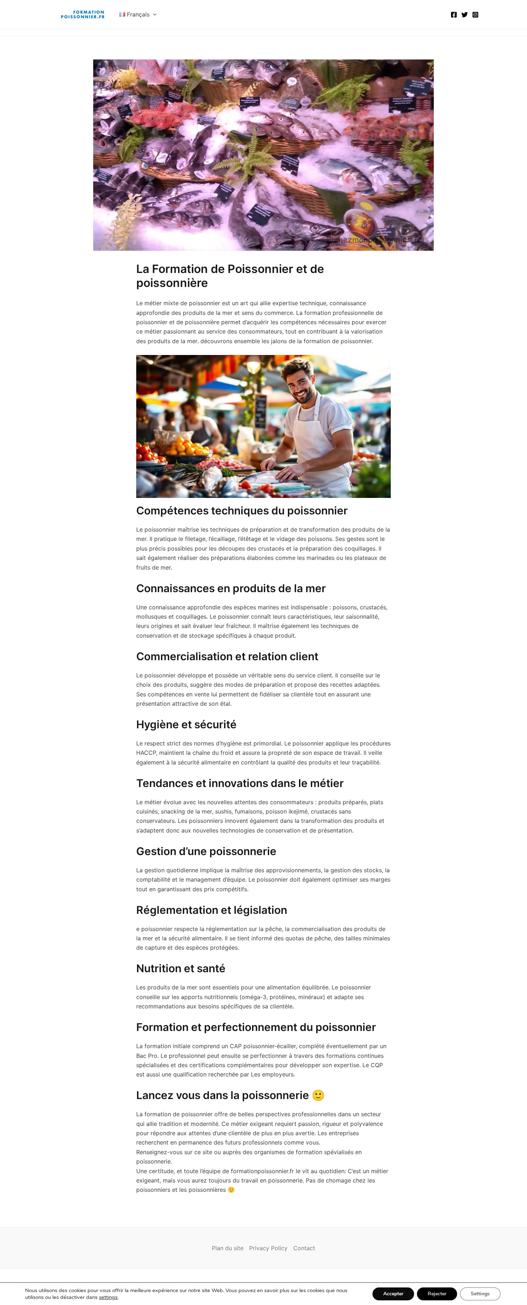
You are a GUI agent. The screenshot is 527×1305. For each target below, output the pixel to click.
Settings (480, 1293)
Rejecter (437, 1293)
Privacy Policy (268, 1248)
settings (108, 1297)
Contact (304, 1248)
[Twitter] (464, 14)
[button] (153, 14)
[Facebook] (454, 14)
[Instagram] (475, 14)
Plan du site (227, 1248)
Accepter (393, 1293)
